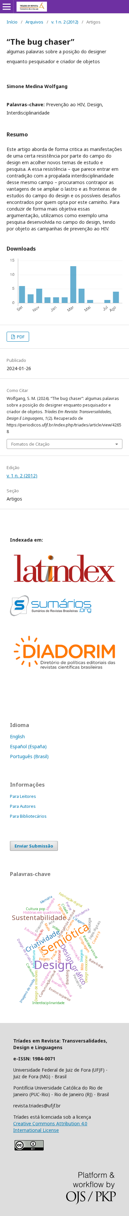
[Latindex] (64, 586)
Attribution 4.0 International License (50, 1126)
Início (12, 22)
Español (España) (28, 746)
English (17, 736)
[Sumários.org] (50, 614)
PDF (20, 337)
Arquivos (34, 22)
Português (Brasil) (29, 756)
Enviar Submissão (34, 846)
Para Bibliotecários (28, 816)
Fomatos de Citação (30, 444)
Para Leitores (23, 796)
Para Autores (23, 806)
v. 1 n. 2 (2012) (64, 22)
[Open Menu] (6, 6)
